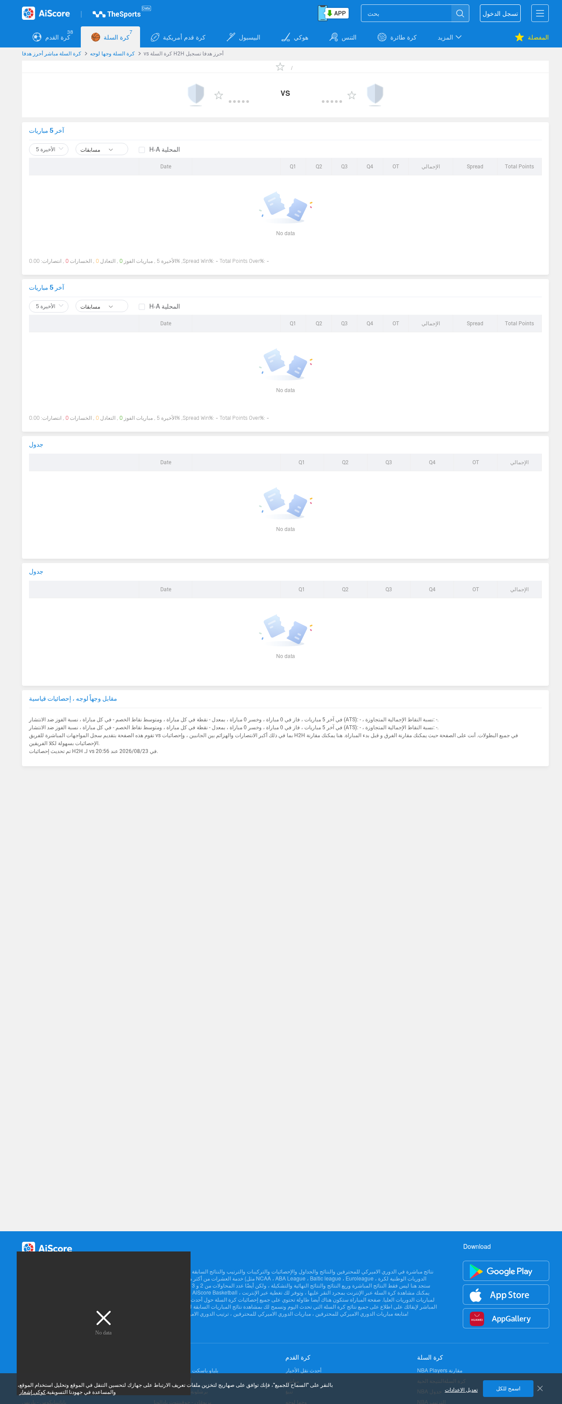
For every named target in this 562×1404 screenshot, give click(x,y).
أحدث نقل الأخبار (303, 1370)
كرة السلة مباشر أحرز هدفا (51, 53)
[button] (450, 37)
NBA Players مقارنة (439, 1370)
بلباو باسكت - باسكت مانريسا (186, 1370)
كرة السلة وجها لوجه (112, 53)
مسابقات (90, 149)
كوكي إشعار (32, 1392)
